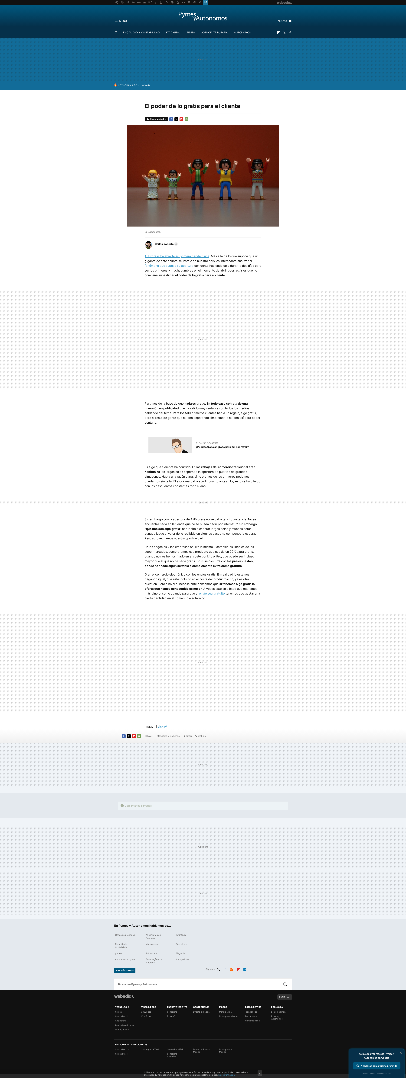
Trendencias (251, 1012)
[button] (166, 244)
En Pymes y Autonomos (207, 443)
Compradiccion (252, 1020)
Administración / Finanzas (154, 936)
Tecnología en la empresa (154, 961)
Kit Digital (173, 32)
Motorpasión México (225, 1050)
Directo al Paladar (201, 1012)
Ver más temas (125, 970)
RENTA (191, 32)
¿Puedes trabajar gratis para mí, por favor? (222, 446)
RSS (231, 968)
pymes (118, 953)
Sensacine (172, 1012)
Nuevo (282, 20)
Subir (282, 997)
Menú (123, 20)
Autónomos (242, 32)
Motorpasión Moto (228, 1016)
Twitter (284, 32)
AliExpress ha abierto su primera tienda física (177, 256)
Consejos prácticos (125, 935)
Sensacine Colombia (172, 1055)
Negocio (180, 953)
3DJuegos (146, 1012)
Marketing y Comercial (168, 736)
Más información (226, 1075)
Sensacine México (176, 1049)
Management (152, 944)
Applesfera (120, 1020)
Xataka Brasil (121, 1053)
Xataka (118, 1012)
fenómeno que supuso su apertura (169, 266)
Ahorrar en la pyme (125, 959)
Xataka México (122, 1049)
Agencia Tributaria (214, 32)
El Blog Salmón (278, 1012)
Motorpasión (225, 1012)
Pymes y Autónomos (277, 1017)
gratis (189, 736)
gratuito (202, 736)
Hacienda (145, 85)
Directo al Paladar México (201, 1050)
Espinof (171, 1016)
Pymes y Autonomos (203, 16)
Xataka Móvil (121, 1016)
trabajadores (182, 959)
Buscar (285, 984)
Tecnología (181, 944)
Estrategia (181, 935)
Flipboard (278, 32)
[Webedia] (124, 996)
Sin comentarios (158, 119)
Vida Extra (146, 1016)
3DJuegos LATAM (150, 1049)
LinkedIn (244, 968)
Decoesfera (251, 1016)
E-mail (186, 119)
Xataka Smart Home (124, 1025)
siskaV (162, 726)
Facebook (290, 32)
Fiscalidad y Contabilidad (141, 32)
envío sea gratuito (212, 593)
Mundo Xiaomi (122, 1029)
